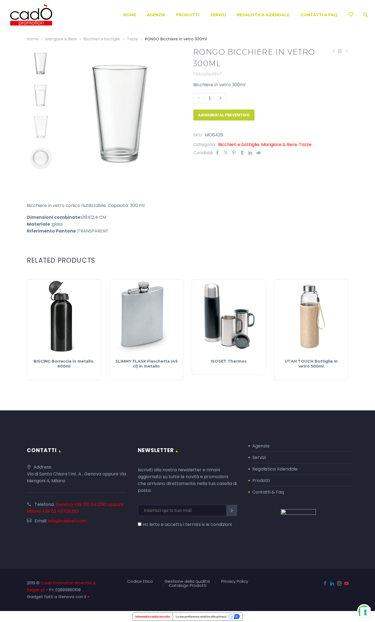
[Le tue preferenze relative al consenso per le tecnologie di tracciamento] (365, 612)
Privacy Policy (234, 581)
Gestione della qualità (187, 581)
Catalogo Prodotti (187, 586)
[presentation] (65, 110)
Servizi (218, 14)
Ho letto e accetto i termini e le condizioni (187, 524)
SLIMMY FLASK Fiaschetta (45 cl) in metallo (146, 364)
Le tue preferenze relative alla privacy (201, 616)
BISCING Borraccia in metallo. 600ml (63, 364)
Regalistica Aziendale (263, 14)
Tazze (132, 39)
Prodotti (187, 14)
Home (129, 14)
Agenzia (156, 14)
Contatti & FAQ (318, 14)
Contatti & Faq (268, 492)
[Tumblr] (242, 152)
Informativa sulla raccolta (152, 616)
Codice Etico (140, 581)
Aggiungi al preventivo (224, 115)
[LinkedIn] (250, 152)
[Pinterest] (234, 152)
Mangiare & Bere (61, 39)
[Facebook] (217, 152)
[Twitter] (226, 152)
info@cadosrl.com (67, 521)
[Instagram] (339, 583)
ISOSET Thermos (229, 361)
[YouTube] (346, 583)
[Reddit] (258, 152)
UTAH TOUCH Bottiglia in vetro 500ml (311, 364)
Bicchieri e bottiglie (102, 39)
